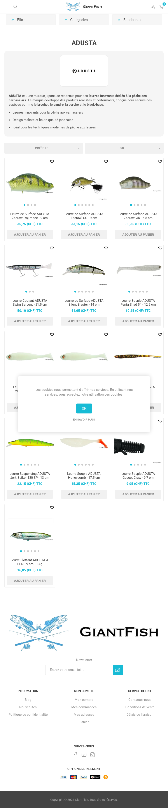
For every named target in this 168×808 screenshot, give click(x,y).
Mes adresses (84, 715)
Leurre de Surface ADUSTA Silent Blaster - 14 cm (84, 303)
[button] (24, 205)
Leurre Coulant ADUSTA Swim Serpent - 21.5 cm (29, 303)
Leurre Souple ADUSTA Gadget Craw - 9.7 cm (138, 476)
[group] (30, 183)
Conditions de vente (139, 707)
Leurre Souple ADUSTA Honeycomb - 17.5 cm (84, 476)
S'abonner (118, 670)
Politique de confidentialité (28, 715)
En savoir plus (84, 419)
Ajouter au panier (30, 234)
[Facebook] (75, 754)
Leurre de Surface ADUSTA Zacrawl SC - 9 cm (84, 216)
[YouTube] (84, 754)
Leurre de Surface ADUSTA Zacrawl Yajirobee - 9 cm (29, 216)
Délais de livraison (139, 715)
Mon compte (84, 700)
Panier (84, 722)
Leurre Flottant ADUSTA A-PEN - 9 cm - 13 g (29, 562)
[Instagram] (92, 754)
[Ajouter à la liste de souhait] (52, 161)
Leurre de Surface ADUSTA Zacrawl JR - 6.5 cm (138, 216)
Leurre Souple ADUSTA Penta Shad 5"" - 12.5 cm (138, 303)
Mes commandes (84, 707)
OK (84, 408)
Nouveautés (28, 707)
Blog (28, 700)
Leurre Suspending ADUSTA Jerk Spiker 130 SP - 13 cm (30, 476)
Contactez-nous (139, 700)
